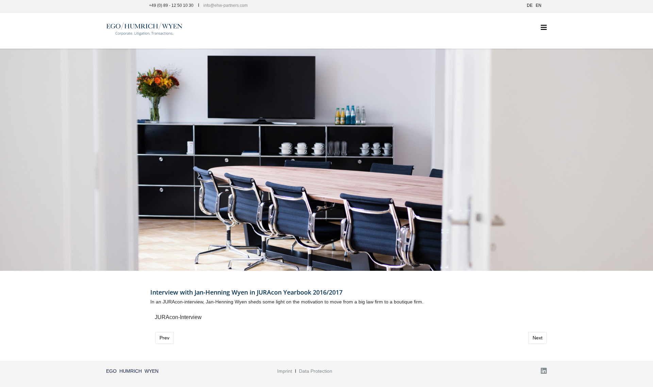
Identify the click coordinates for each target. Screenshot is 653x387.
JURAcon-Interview (178, 317)
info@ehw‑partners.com (225, 5)
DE (530, 5)
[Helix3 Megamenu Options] (544, 27)
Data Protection (315, 371)
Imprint (284, 371)
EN (538, 5)
